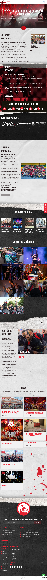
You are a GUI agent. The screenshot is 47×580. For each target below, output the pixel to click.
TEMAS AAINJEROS (7, 443)
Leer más (4, 415)
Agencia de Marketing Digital (17, 577)
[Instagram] (15, 567)
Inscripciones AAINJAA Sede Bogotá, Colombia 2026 (10, 412)
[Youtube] (10, 567)
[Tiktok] (19, 567)
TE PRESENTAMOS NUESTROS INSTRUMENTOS (34, 434)
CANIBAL (4, 485)
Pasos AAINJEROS (31, 443)
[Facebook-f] (12, 567)
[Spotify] (22, 567)
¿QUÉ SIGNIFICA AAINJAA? (9, 464)
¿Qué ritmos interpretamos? (35, 413)
